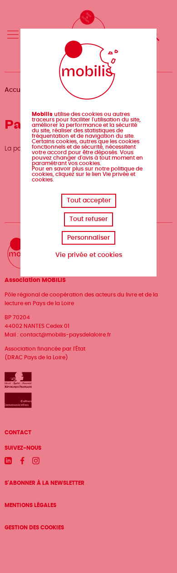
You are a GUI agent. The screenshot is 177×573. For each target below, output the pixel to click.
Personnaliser (88, 238)
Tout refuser (88, 219)
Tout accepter (89, 200)
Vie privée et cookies (88, 255)
